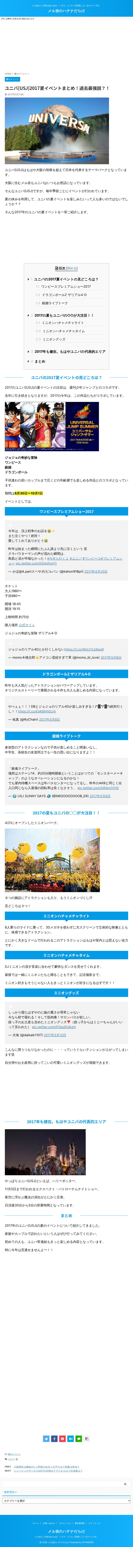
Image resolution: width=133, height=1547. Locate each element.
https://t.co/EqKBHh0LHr (37, 711)
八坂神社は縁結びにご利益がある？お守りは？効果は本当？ (46, 1466)
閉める (72, 268)
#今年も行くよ (58, 558)
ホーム (36, 1523)
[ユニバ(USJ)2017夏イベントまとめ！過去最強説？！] (70, 1439)
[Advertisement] (66, 46)
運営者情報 (79, 1523)
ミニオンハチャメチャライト (60, 323)
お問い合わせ (48, 1523)
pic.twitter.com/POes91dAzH (54, 1027)
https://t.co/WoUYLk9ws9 (84, 649)
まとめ (38, 361)
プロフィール (64, 1523)
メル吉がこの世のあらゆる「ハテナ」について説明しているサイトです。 (66, 1536)
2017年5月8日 (111, 657)
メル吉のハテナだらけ (66, 11)
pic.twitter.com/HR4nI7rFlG (98, 788)
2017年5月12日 (55, 1035)
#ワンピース (92, 558)
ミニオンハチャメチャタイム (60, 331)
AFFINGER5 (88, 1542)
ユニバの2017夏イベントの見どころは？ (65, 279)
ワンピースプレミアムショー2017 (63, 287)
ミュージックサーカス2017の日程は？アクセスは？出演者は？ (48, 1470)
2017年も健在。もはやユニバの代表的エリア (68, 352)
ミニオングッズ (50, 339)
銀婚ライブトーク (52, 303)
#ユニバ (76, 558)
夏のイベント (14, 1454)
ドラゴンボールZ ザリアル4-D (61, 295)
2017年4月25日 (96, 571)
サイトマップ (94, 1523)
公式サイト (27, 625)
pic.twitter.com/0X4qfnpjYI (36, 563)
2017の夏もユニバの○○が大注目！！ (62, 315)
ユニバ (11, 1459)
